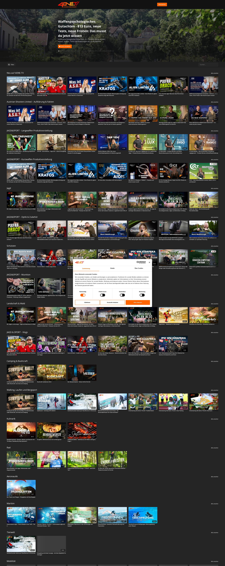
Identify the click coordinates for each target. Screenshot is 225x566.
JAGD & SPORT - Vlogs (17, 332)
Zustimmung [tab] (86, 268)
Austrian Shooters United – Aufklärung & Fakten (30, 101)
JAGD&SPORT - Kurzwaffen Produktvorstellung (29, 159)
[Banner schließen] (149, 262)
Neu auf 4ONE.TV (15, 72)
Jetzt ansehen (65, 46)
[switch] (102, 295)
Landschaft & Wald (16, 303)
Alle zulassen (138, 302)
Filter (12, 65)
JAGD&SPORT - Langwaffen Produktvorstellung (29, 130)
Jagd (9, 188)
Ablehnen (87, 302)
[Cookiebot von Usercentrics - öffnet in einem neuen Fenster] (138, 262)
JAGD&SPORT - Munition (18, 274)
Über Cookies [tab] (139, 268)
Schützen (11, 245)
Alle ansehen (214, 73)
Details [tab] (112, 268)
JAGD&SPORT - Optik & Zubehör (22, 216)
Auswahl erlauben (112, 302)
